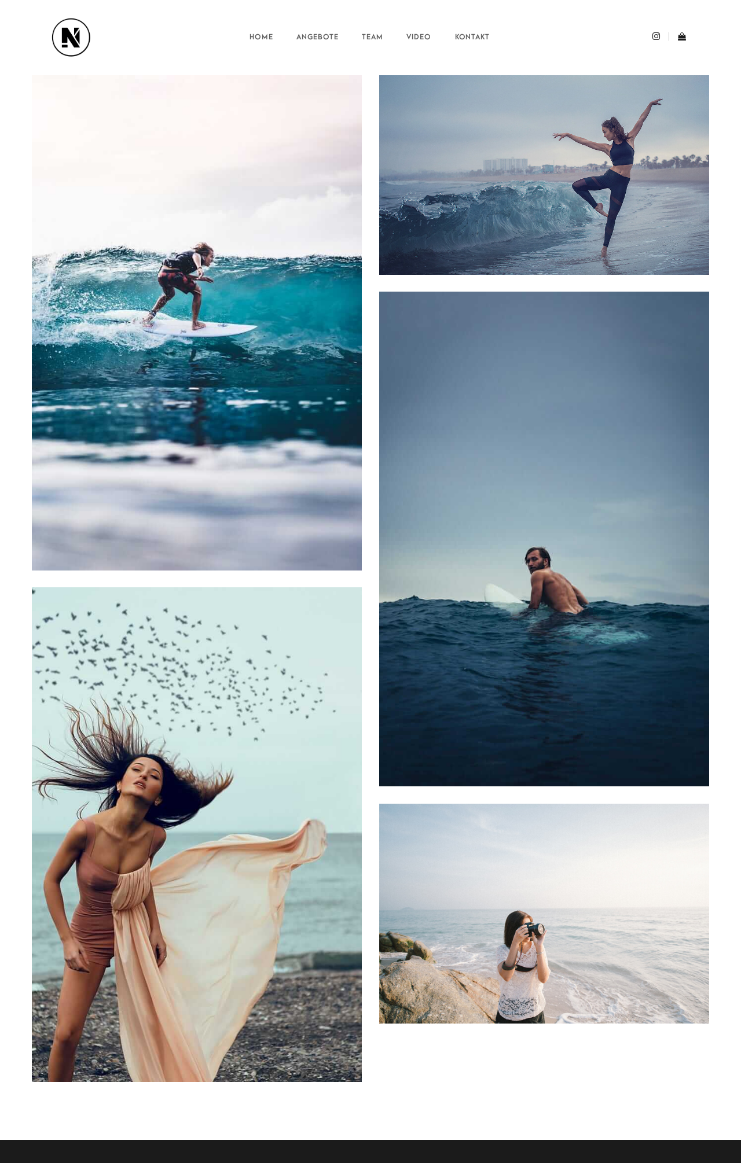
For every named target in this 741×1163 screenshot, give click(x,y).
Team (372, 37)
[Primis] (544, 539)
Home (261, 37)
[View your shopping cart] (677, 37)
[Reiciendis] (544, 914)
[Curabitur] (197, 834)
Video (418, 37)
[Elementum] (197, 323)
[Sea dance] (544, 175)
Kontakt (472, 37)
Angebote (317, 37)
